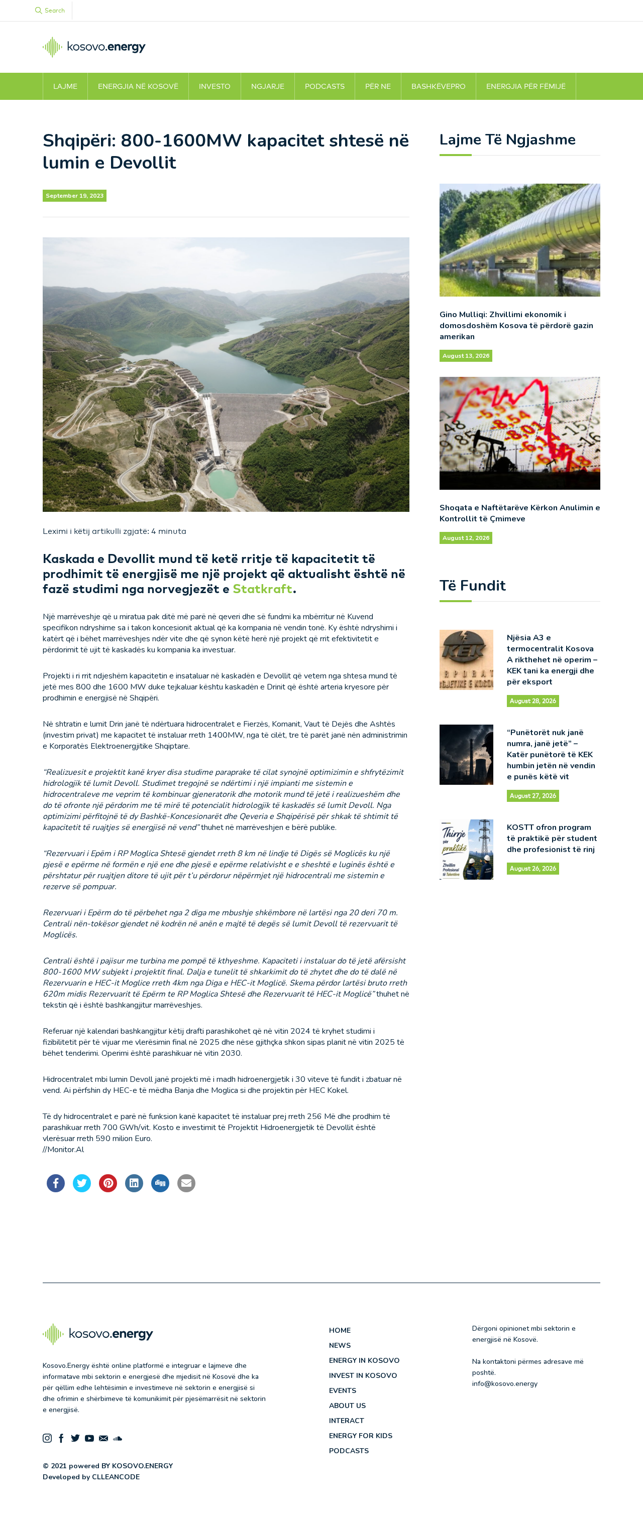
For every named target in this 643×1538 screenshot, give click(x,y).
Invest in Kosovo (363, 1375)
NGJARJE (267, 86)
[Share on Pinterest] (108, 1189)
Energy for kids (360, 1436)
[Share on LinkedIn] (134, 1189)
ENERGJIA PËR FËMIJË (526, 86)
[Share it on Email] (186, 1189)
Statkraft (263, 588)
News (340, 1345)
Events (342, 1390)
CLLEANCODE (116, 1477)
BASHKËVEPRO (438, 86)
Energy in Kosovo (364, 1360)
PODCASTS (325, 86)
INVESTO (215, 86)
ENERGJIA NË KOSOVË (138, 86)
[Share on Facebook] (56, 1189)
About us (347, 1406)
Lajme (65, 86)
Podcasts (349, 1451)
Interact (346, 1421)
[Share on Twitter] (82, 1189)
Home (340, 1330)
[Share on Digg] (160, 1189)
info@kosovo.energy (505, 1383)
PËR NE (378, 86)
